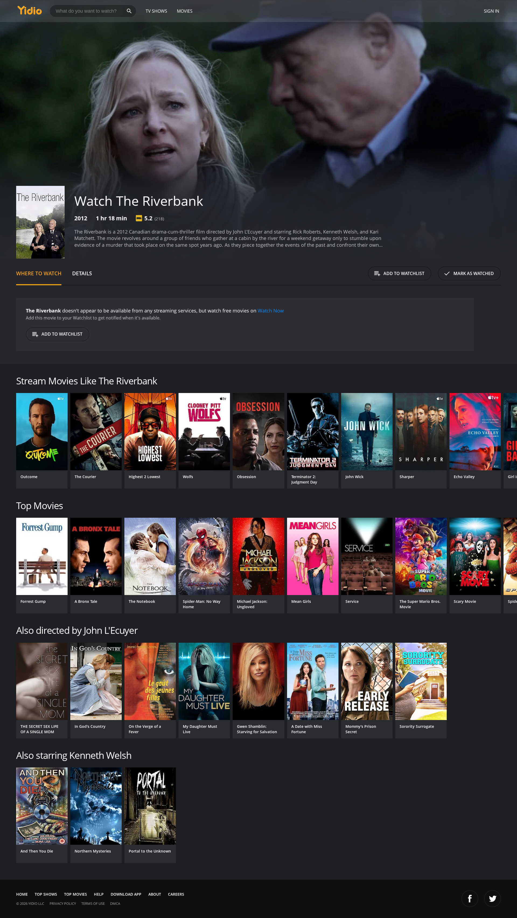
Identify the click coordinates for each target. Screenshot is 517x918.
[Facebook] (470, 898)
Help (99, 894)
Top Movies (75, 894)
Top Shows (46, 894)
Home (22, 894)
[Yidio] (30, 12)
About (154, 894)
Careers (176, 894)
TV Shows (156, 11)
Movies (185, 11)
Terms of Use (93, 903)
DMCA (115, 903)
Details (82, 273)
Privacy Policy (63, 903)
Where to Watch (38, 273)
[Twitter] (492, 898)
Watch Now (271, 310)
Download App (126, 894)
